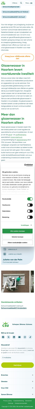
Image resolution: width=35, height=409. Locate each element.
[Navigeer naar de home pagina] (3, 3)
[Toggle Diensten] (17, 381)
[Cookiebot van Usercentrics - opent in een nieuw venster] (25, 165)
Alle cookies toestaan (17, 231)
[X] (8, 337)
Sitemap (10, 403)
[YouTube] (19, 337)
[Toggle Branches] (17, 375)
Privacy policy (7, 400)
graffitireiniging (21, 135)
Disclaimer (28, 400)
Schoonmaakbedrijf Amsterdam (14, 308)
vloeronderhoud (16, 137)
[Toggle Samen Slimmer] (17, 394)
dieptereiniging (22, 140)
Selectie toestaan (17, 237)
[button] (14, 3)
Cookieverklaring (18, 400)
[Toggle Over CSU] (17, 388)
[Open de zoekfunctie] (21, 3)
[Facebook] (3, 337)
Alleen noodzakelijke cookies (17, 242)
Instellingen (25, 225)
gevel (10, 135)
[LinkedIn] (14, 337)
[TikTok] (30, 337)
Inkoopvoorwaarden (21, 403)
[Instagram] (25, 337)
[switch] (30, 205)
